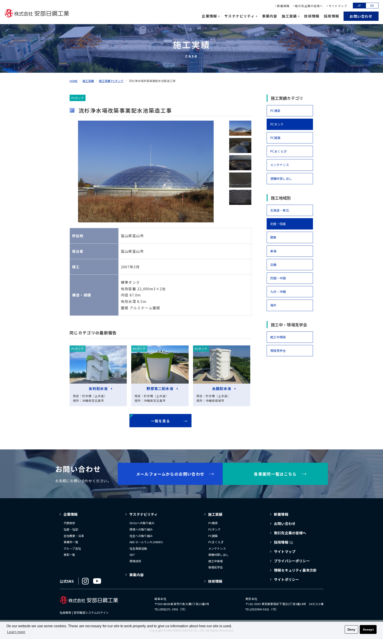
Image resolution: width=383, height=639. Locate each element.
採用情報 (331, 16)
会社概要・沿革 (74, 536)
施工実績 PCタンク (111, 81)
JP (359, 5)
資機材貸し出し (281, 178)
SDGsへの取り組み (141, 523)
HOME (74, 81)
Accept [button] (368, 629)
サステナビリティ (143, 514)
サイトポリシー (286, 579)
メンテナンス (279, 165)
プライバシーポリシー (292, 560)
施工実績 (88, 81)
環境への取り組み (141, 529)
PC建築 (275, 137)
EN (372, 5)
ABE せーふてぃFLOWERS (146, 542)
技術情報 (311, 16)
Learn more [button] (16, 632)
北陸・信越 (278, 223)
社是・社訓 (71, 529)
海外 (273, 305)
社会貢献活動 (138, 548)
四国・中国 (278, 278)
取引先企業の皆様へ (309, 5)
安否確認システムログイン (91, 612)
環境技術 (135, 561)
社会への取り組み (141, 536)
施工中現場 (278, 337)
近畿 (273, 264)
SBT (132, 555)
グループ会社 (72, 548)
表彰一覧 (69, 555)
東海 (273, 251)
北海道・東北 (279, 210)
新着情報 (283, 5)
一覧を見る (160, 420)
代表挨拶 (69, 523)
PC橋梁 (275, 110)
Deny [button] (352, 629)
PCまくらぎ (278, 151)
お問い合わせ (361, 16)
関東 (273, 237)
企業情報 (70, 514)
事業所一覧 (71, 542)
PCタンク (277, 124)
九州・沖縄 (278, 291)
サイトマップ (337, 5)
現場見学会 (278, 350)
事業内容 (269, 16)
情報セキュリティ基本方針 (295, 570)
